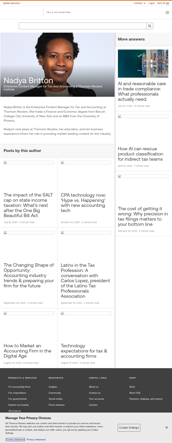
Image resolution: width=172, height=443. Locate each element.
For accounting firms (19, 386)
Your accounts (96, 398)
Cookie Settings (129, 427)
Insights (53, 386)
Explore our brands (18, 405)
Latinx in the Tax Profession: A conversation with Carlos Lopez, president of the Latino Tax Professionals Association (85, 280)
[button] (25, 378)
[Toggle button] (167, 12)
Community (55, 392)
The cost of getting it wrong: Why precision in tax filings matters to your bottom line (143, 216)
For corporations (17, 392)
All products (14, 411)
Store (132, 386)
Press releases (56, 405)
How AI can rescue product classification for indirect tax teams (140, 154)
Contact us (94, 392)
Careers (93, 405)
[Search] (149, 26)
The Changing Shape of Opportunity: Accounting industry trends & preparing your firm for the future (29, 275)
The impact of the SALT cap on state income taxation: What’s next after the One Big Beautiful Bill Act (28, 205)
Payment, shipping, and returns (146, 398)
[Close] (166, 427)
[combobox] (86, 26)
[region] (86, 428)
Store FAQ (134, 392)
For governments (17, 398)
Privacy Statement (35, 439)
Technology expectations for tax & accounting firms (84, 351)
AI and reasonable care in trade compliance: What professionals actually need (142, 91)
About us (93, 386)
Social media (55, 398)
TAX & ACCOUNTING (59, 12)
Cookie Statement (15, 439)
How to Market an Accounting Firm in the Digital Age (27, 351)
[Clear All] (143, 26)
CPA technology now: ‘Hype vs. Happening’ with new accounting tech (83, 202)
